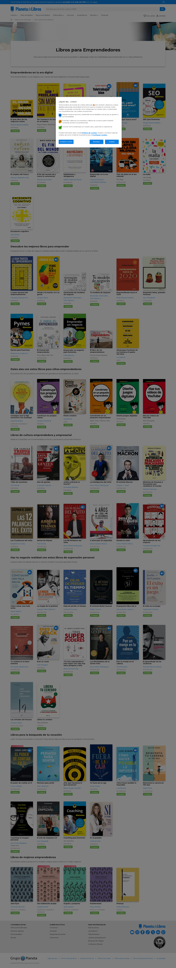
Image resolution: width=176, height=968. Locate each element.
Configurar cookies (66, 141)
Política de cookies (89, 133)
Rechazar (96, 142)
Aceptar (112, 142)
